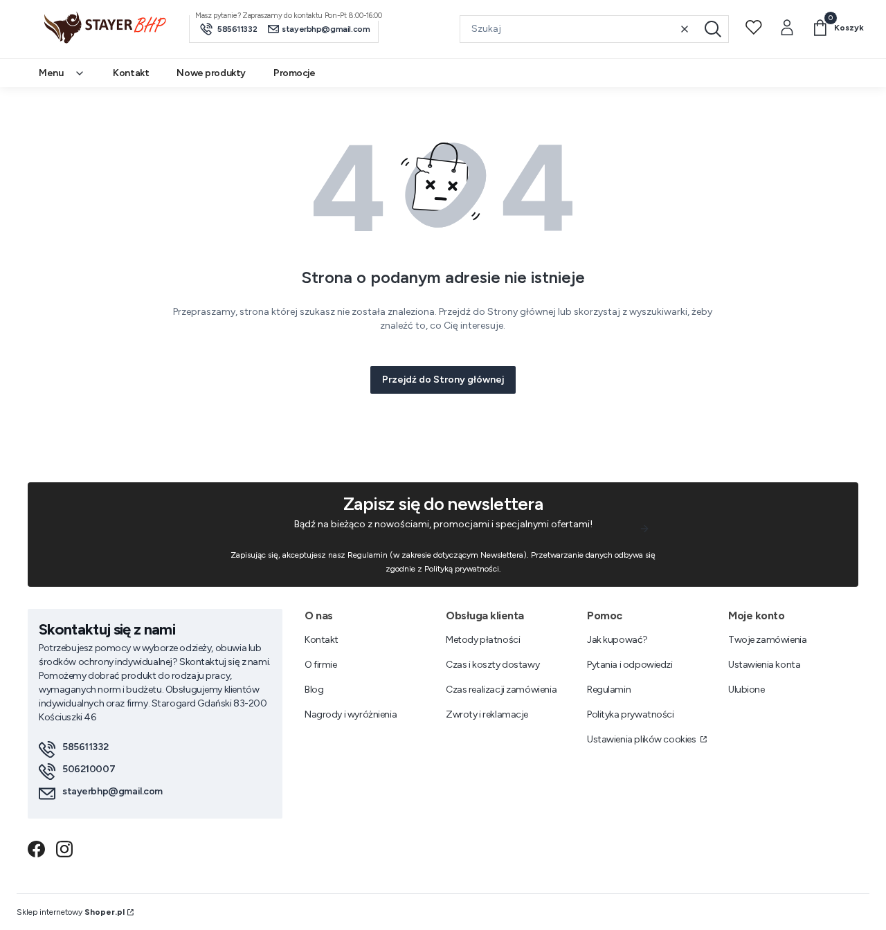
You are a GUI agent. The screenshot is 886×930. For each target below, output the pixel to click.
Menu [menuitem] (51, 73)
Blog (314, 689)
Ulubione (746, 689)
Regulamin (609, 689)
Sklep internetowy (71, 912)
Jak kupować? (617, 640)
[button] (712, 29)
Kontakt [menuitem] (131, 73)
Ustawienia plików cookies (642, 739)
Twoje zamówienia (767, 640)
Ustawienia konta (764, 665)
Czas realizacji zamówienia (501, 689)
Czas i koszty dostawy (492, 665)
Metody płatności (483, 640)
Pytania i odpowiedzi (630, 665)
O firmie (321, 665)
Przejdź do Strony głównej (443, 379)
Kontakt (321, 640)
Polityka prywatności (630, 714)
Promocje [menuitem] (294, 73)
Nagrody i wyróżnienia (351, 714)
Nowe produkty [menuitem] (211, 73)
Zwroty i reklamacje (487, 714)
